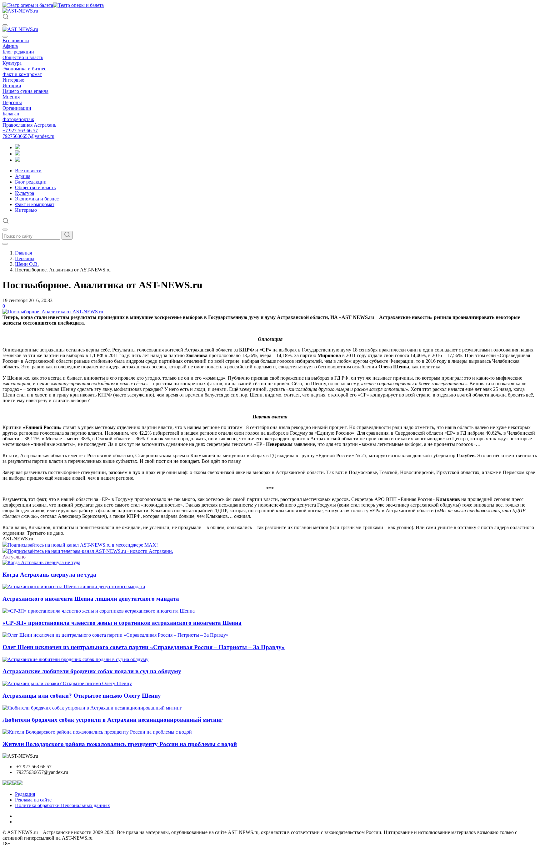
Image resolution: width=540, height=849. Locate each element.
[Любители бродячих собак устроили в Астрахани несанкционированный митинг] (92, 707)
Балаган (10, 113)
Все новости (15, 40)
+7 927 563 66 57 (20, 130)
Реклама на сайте (33, 799)
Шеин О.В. (27, 264)
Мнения (11, 96)
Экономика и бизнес (24, 68)
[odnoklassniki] (17, 153)
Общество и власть (22, 57)
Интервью (13, 80)
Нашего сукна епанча (25, 91)
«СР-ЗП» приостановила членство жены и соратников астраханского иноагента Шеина (122, 622)
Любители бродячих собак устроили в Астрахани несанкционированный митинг (112, 719)
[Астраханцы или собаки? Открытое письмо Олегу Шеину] (67, 683)
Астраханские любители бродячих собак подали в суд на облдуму (91, 671)
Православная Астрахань (29, 125)
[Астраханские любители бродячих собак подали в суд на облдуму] (75, 659)
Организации (16, 108)
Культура (12, 63)
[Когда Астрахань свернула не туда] (41, 562)
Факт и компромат (22, 74)
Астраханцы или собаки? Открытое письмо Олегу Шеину (81, 695)
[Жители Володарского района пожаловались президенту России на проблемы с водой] (97, 732)
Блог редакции (18, 51)
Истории (11, 85)
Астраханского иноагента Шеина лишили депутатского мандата (90, 598)
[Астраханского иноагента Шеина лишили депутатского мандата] (73, 586)
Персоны (12, 102)
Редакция (25, 794)
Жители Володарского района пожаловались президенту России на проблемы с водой (119, 744)
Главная (23, 252)
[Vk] (17, 160)
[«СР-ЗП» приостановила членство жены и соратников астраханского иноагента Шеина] (98, 611)
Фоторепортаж (18, 119)
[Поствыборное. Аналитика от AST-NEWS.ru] (52, 311)
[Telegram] (17, 147)
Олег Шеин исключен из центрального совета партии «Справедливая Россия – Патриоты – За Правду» (143, 647)
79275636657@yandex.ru (28, 136)
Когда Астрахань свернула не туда (49, 574)
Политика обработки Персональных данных (62, 805)
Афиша (10, 46)
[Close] (5, 37)
